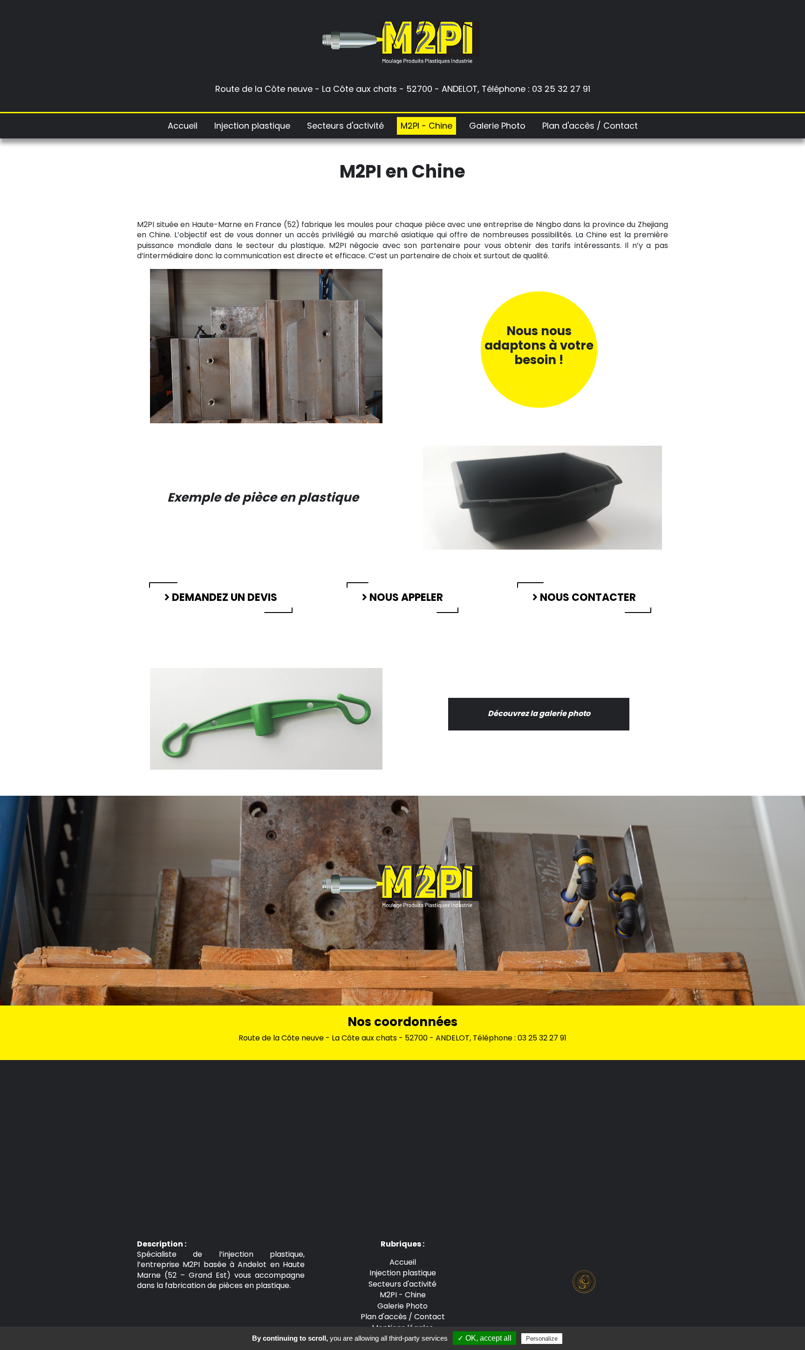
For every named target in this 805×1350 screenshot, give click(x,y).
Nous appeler (405, 597)
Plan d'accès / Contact (590, 125)
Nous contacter (587, 597)
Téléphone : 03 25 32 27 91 (536, 89)
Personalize (542, 1338)
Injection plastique (252, 125)
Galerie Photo (497, 125)
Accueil (183, 125)
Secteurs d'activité (345, 125)
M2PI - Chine (426, 125)
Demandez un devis (223, 597)
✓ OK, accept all (484, 1338)
